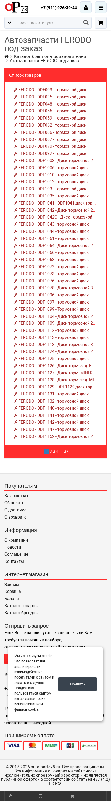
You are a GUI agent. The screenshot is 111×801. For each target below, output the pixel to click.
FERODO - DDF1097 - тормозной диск (53, 302)
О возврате (15, 517)
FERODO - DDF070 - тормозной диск (51, 146)
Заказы (11, 584)
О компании (16, 540)
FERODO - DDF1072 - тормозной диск (53, 266)
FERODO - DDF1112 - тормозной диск (53, 330)
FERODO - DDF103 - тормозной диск (51, 188)
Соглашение (16, 554)
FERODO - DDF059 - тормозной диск (51, 118)
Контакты (14, 561)
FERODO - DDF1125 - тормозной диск (53, 358)
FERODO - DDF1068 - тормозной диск (53, 259)
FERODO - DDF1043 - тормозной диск (53, 224)
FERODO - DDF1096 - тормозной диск (53, 295)
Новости (12, 547)
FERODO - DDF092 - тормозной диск (51, 153)
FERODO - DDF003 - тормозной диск (51, 89)
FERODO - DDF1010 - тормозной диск (53, 174)
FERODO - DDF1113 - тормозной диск (53, 337)
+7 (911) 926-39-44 (59, 7)
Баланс (11, 598)
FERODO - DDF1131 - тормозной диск (53, 394)
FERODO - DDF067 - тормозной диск (51, 139)
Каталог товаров (21, 605)
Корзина (12, 591)
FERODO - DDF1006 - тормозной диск (53, 167)
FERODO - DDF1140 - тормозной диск (53, 408)
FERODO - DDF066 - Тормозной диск (51, 132)
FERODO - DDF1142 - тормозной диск (53, 422)
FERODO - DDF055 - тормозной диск (51, 111)
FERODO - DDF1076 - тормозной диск (53, 281)
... (61, 451)
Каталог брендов (21, 612)
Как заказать (17, 495)
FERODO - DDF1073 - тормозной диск (53, 273)
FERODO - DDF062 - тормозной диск (51, 125)
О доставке (15, 510)
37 (66, 451)
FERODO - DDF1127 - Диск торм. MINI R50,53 (60, 372)
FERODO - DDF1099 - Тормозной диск (53, 309)
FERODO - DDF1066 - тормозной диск (53, 252)
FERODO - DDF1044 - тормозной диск (53, 231)
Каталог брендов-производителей (50, 56)
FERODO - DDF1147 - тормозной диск (53, 429)
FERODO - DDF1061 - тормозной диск (53, 238)
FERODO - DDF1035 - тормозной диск (53, 196)
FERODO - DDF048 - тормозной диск (51, 104)
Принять (77, 684)
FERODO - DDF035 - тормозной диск (51, 97)
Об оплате (14, 502)
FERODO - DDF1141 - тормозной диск (53, 415)
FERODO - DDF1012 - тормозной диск (53, 181)
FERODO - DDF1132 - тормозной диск (53, 401)
